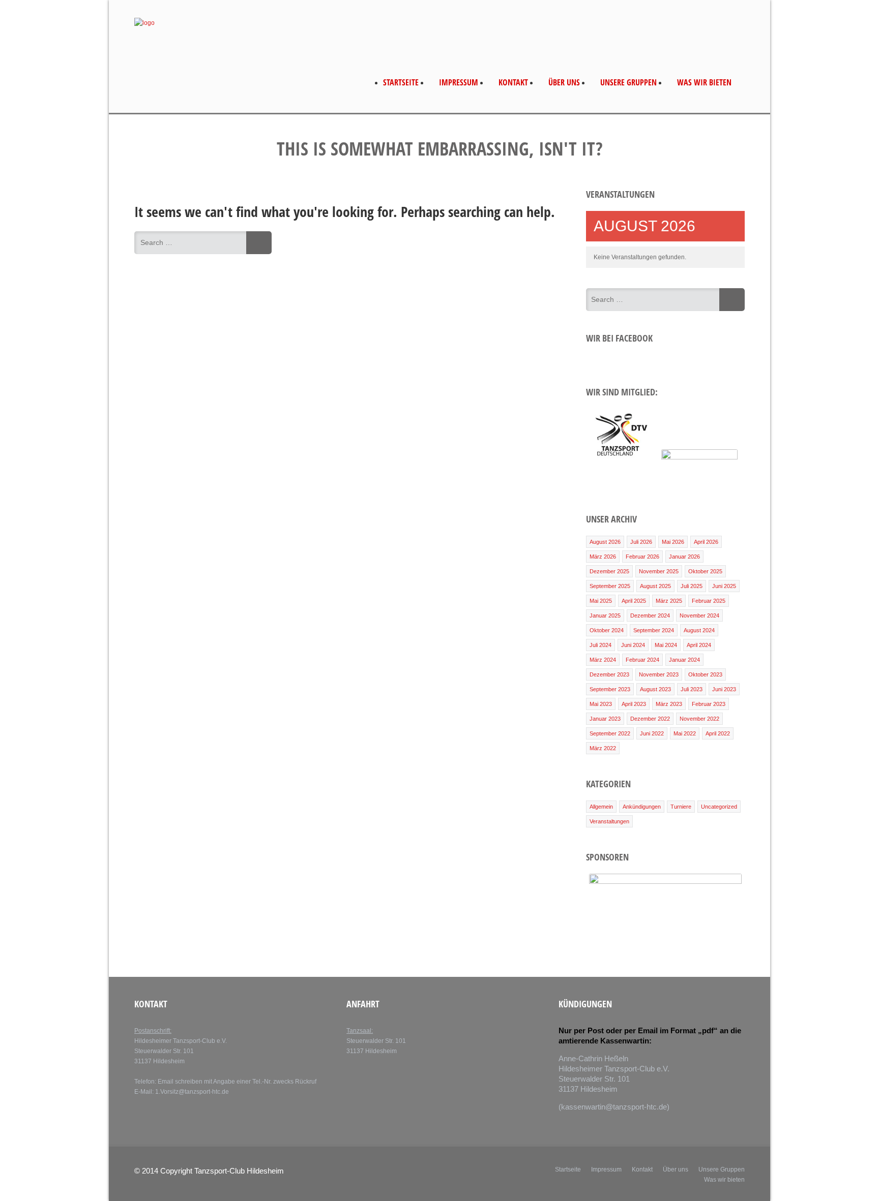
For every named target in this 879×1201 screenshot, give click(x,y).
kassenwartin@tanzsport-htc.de (614, 1106)
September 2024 (653, 630)
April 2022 (718, 733)
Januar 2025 (605, 615)
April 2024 (699, 645)
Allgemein (601, 807)
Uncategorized (719, 807)
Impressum (458, 82)
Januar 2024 (684, 660)
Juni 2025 (724, 586)
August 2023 (655, 689)
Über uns (564, 82)
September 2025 (610, 586)
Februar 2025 (708, 601)
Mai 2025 (601, 601)
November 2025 (659, 571)
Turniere (680, 807)
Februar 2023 (708, 704)
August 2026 (605, 542)
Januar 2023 (605, 719)
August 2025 (655, 586)
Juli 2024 (600, 645)
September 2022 (610, 733)
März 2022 (603, 748)
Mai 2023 (601, 704)
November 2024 (699, 615)
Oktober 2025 (705, 571)
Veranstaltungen (609, 821)
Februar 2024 (642, 660)
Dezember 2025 (609, 571)
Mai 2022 (684, 733)
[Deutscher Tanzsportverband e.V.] (620, 457)
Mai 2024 (666, 645)
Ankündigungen (642, 807)
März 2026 (603, 556)
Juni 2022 (652, 733)
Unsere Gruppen (628, 82)
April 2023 (634, 704)
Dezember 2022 (650, 719)
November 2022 (699, 719)
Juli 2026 (641, 542)
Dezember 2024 (650, 615)
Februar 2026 (642, 556)
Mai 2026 (673, 542)
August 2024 (699, 630)
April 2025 (634, 601)
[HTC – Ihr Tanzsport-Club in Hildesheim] (144, 22)
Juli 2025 (691, 586)
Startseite (401, 82)
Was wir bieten (704, 82)
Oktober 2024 (607, 630)
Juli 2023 (691, 689)
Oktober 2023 (705, 674)
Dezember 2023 (609, 674)
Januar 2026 (684, 556)
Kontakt (513, 82)
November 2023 (659, 674)
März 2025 (669, 601)
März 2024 (603, 660)
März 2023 (669, 704)
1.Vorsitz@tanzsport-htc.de (192, 1091)
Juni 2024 (633, 645)
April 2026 (706, 542)
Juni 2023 (724, 689)
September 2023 (610, 689)
